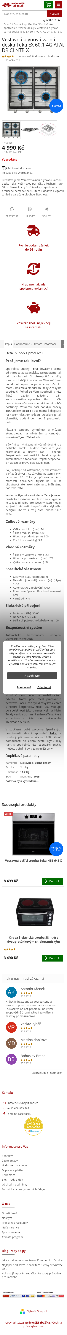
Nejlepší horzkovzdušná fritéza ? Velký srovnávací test (32, 1266)
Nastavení (24, 687)
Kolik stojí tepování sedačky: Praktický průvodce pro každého (31, 1275)
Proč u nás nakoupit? (15, 1223)
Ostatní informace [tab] (45, 344)
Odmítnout (44, 687)
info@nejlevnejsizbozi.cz (22, 1103)
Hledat (54, 13)
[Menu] (58, 4)
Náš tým (7, 1218)
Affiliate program (12, 1237)
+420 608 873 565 (18, 1108)
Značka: (14, 60)
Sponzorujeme (11, 1232)
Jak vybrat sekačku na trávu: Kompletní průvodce (32, 1260)
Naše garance (10, 1227)
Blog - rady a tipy (12, 1179)
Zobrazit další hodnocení (47, 1072)
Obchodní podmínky (14, 1184)
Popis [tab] (8, 344)
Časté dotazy (10, 1160)
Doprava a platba (12, 1170)
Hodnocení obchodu (14, 1165)
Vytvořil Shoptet (37, 1311)
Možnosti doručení (19, 168)
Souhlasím (33, 675)
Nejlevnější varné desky (35, 763)
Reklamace (8, 1175)
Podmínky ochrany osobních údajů (23, 1189)
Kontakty (7, 1156)
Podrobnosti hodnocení (46, 56)
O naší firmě (9, 1213)
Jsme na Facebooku (19, 1114)
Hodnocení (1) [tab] (22, 344)
